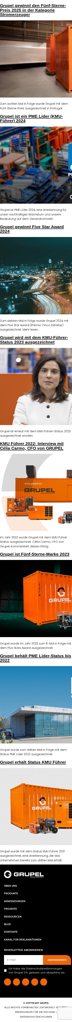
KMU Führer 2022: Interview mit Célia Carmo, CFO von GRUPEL (32, 445)
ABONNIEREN (57, 959)
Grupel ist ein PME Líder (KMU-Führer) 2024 (31, 118)
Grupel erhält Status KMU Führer (33, 762)
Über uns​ (10, 885)
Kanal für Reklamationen (22, 939)
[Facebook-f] (7, 981)
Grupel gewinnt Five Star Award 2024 (32, 228)
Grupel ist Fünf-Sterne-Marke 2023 (34, 554)
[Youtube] (43, 981)
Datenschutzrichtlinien (36, 1017)
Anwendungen (14, 901)
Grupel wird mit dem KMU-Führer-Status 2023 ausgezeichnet (34, 339)
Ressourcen (13, 916)
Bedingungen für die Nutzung (35, 1012)
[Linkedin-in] (16, 981)
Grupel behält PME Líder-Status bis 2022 (35, 657)
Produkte (11, 893)
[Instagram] (25, 981)
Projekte (10, 908)
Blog (7, 924)
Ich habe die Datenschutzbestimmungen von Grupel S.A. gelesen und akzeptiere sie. (37, 970)
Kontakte (11, 931)
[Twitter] (34, 981)
